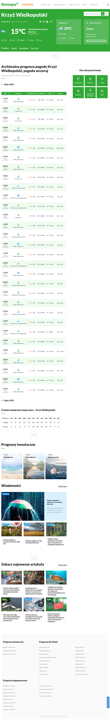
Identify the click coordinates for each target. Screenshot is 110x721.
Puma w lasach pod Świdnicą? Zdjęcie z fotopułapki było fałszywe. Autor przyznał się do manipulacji (56, 617)
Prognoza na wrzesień (45, 686)
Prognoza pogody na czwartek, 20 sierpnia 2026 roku (11, 541)
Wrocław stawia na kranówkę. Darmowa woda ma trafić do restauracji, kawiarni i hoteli (33, 617)
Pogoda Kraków (43, 667)
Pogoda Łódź (43, 671)
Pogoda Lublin (43, 674)
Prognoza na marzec (9, 692)
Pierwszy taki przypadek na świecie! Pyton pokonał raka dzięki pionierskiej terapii (11, 591)
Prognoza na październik (46, 689)
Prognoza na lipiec (8, 706)
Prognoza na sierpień (9, 709)
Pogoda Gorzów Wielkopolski (47, 657)
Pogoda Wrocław (80, 671)
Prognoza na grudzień (45, 696)
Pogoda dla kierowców (9, 650)
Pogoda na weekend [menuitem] (59, 4)
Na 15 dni (34, 48)
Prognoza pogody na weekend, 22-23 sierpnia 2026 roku (54, 502)
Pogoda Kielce (43, 664)
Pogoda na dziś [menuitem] (45, 4)
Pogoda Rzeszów (80, 657)
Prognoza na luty (8, 689)
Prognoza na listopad (45, 692)
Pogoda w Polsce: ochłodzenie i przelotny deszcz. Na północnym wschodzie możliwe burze (56, 541)
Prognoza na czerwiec (9, 702)
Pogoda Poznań (79, 654)
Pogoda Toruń (79, 664)
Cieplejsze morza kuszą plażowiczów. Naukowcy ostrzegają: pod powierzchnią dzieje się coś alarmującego (56, 591)
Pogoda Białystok (44, 647)
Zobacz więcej (62, 486)
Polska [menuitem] (85, 4)
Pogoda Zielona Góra (81, 674)
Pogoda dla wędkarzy (9, 654)
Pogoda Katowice (44, 660)
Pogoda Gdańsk (43, 654)
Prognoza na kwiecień (9, 696)
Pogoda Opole (79, 650)
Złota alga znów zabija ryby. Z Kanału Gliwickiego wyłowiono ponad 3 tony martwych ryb (11, 617)
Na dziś (14, 48)
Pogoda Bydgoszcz (44, 650)
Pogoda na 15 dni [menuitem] (74, 4)
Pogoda (27, 4)
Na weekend (23, 48)
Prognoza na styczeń (9, 686)
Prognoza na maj (8, 699)
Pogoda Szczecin (80, 660)
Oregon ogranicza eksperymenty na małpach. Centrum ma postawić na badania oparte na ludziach (33, 591)
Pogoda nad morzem (9, 647)
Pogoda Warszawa (80, 667)
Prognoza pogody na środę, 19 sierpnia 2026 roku (33, 542)
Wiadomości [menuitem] (93, 4)
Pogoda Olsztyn (79, 647)
